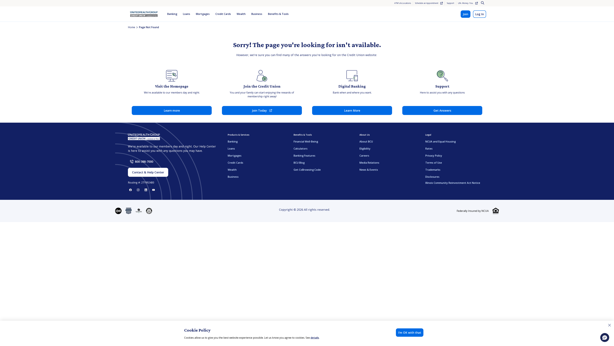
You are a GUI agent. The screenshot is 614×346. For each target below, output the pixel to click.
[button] (604, 337)
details (315, 337)
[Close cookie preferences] (609, 325)
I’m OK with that (409, 332)
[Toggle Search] (483, 3)
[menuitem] (172, 14)
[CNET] (118, 211)
